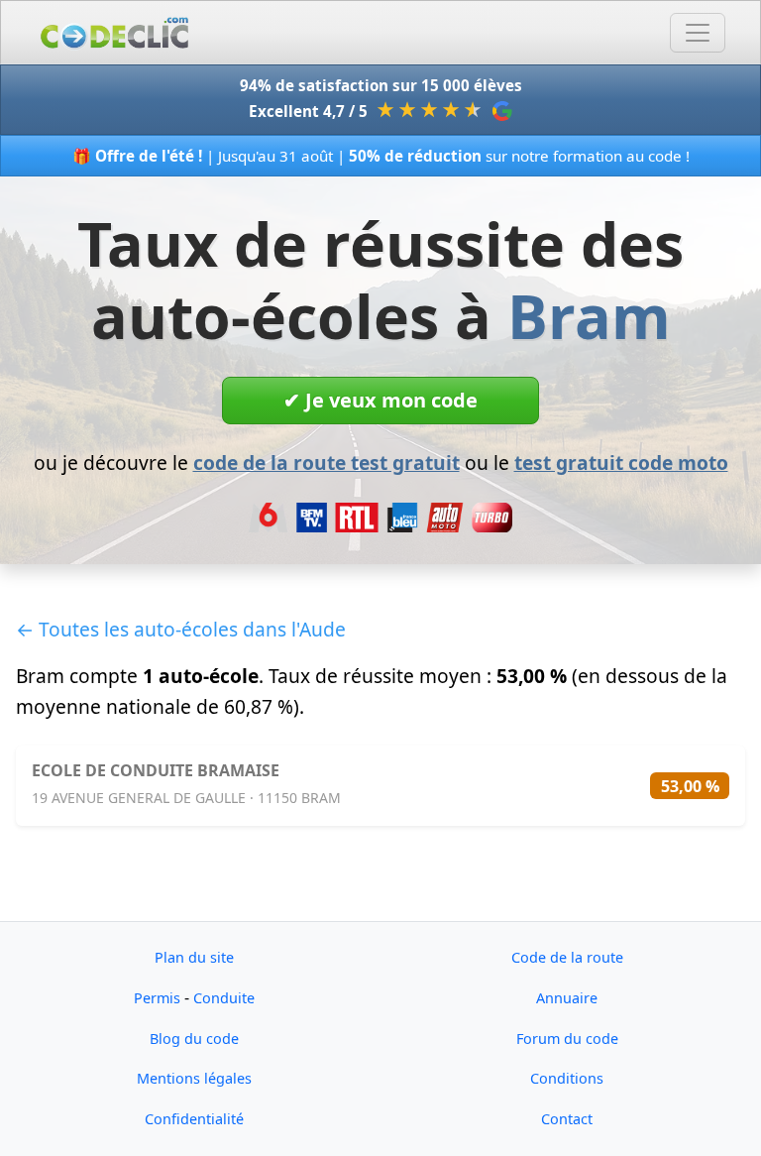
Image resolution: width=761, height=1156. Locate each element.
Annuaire (567, 997)
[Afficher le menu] (697, 33)
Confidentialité (194, 1118)
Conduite (224, 997)
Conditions (566, 1078)
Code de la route (567, 957)
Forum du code (567, 1038)
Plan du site (194, 957)
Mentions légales (194, 1078)
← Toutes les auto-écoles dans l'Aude (181, 629)
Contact (567, 1118)
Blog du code (194, 1038)
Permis (157, 997)
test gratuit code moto (621, 462)
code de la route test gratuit (326, 462)
